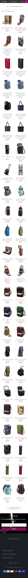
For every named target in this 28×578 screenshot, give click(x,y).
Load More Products (14, 508)
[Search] (23, 1)
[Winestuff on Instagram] (15, 563)
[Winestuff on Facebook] (12, 563)
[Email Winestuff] (18, 563)
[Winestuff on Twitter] (10, 563)
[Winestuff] (14, 1)
